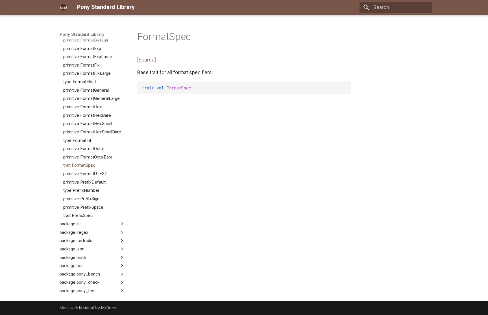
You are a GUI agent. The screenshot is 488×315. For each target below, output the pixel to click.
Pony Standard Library (82, 34)
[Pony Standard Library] (63, 7)
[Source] (146, 60)
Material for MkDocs (97, 308)
